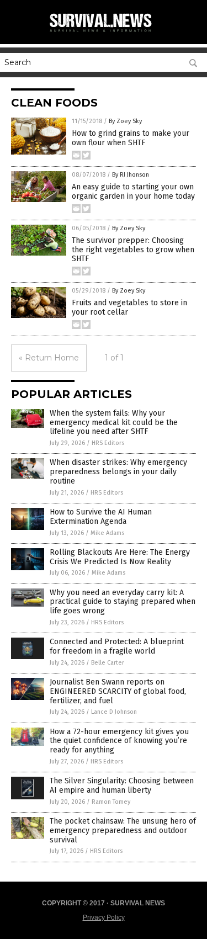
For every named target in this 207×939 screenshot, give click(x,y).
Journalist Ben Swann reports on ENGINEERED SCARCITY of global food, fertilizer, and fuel (118, 691)
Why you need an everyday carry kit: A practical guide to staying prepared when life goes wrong (122, 602)
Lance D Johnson (114, 711)
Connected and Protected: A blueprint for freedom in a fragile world (117, 646)
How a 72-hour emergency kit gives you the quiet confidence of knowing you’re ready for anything (119, 741)
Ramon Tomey (111, 801)
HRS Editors (108, 443)
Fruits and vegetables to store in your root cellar (129, 307)
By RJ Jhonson (130, 174)
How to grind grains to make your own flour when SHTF (130, 138)
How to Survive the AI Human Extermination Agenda (101, 516)
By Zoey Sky (125, 121)
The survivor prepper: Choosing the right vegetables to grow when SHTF (133, 250)
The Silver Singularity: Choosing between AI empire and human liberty (122, 785)
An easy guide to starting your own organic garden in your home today (133, 191)
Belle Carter (107, 662)
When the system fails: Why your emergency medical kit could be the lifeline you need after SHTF (114, 423)
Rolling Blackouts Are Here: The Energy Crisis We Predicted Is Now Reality (120, 557)
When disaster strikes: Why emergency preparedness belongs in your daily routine (118, 472)
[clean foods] (104, 32)
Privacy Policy (104, 917)
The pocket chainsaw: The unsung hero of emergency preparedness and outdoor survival (123, 830)
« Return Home (49, 358)
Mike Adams (107, 533)
